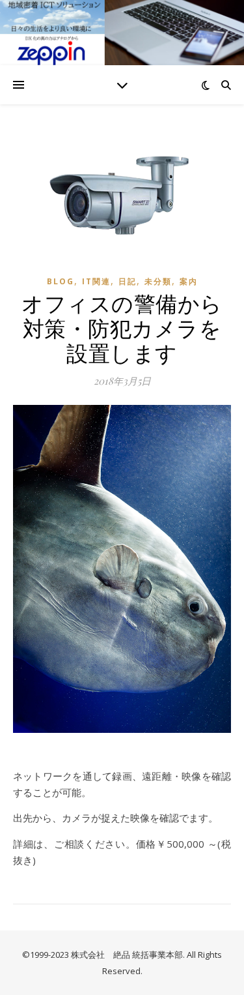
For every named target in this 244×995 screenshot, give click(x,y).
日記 (127, 281)
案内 (189, 281)
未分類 (158, 281)
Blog (60, 281)
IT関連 (96, 281)
